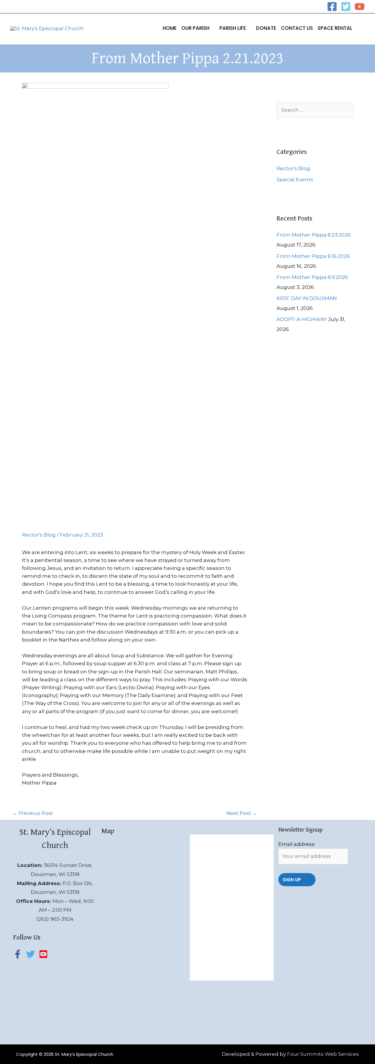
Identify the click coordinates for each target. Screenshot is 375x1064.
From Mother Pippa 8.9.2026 (312, 277)
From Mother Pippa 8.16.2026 (313, 256)
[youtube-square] (45, 954)
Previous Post (32, 813)
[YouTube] (359, 6)
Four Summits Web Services (323, 1054)
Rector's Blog (39, 535)
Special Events (295, 179)
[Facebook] (332, 6)
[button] (212, 28)
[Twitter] (346, 6)
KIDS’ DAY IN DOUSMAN (307, 298)
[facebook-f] (19, 954)
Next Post (241, 813)
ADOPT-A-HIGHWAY (302, 319)
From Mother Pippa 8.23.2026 (314, 235)
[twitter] (32, 954)
